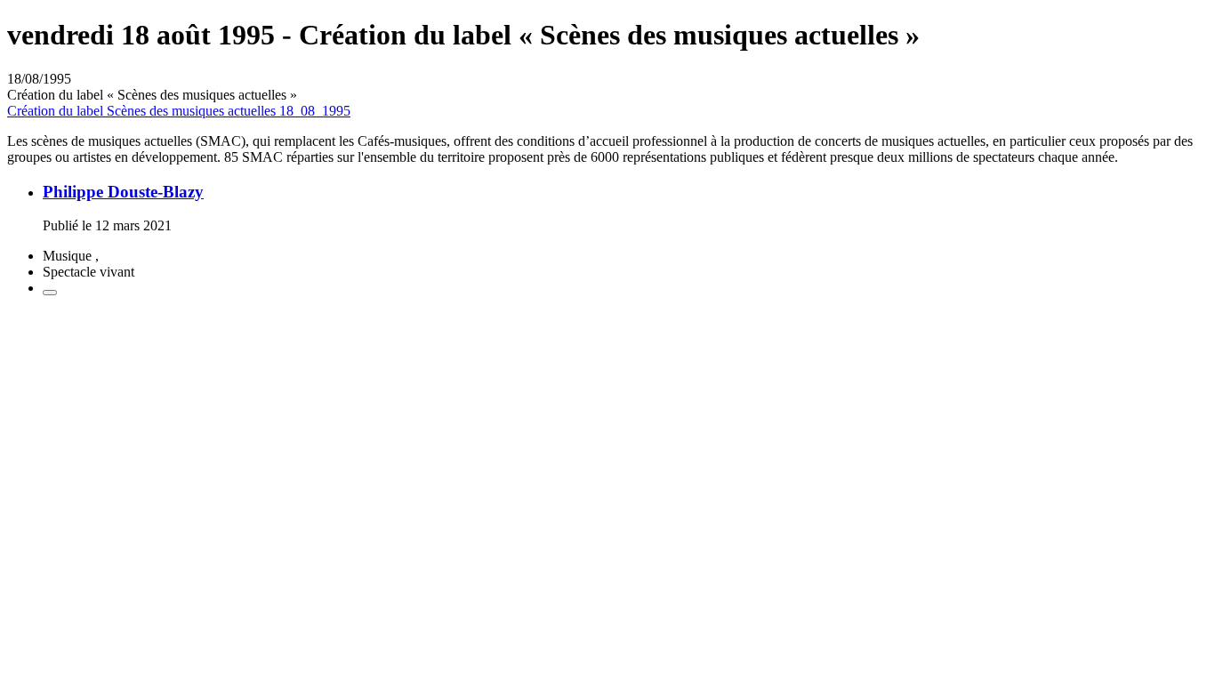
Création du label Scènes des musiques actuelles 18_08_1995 (178, 110)
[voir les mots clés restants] (50, 292)
